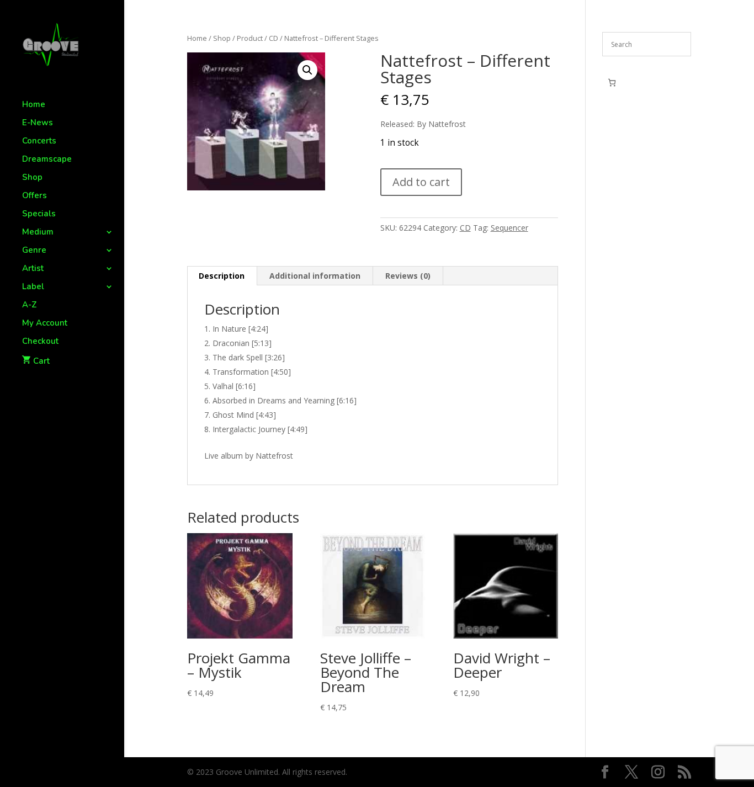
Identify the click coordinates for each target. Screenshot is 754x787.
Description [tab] (222, 275)
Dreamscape (47, 159)
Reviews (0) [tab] (408, 275)
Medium (38, 232)
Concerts (39, 141)
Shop (32, 178)
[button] (307, 70)
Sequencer (509, 227)
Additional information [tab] (314, 275)
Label (33, 287)
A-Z (29, 305)
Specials (39, 214)
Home (33, 105)
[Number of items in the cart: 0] (612, 82)
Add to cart (421, 181)
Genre (34, 251)
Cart (41, 360)
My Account (44, 323)
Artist (33, 269)
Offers (34, 196)
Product (250, 38)
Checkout (40, 342)
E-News (37, 123)
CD (273, 38)
